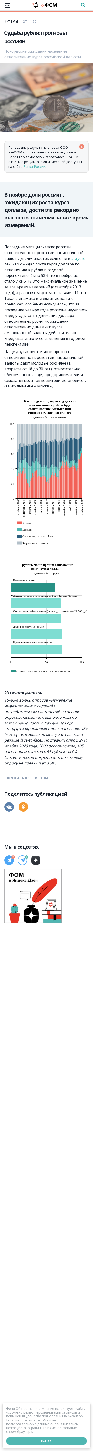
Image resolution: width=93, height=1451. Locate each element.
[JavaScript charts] (23, 398)
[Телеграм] (9, 860)
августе (78, 258)
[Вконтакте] (9, 807)
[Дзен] (36, 860)
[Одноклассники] (23, 807)
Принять (46, 1441)
